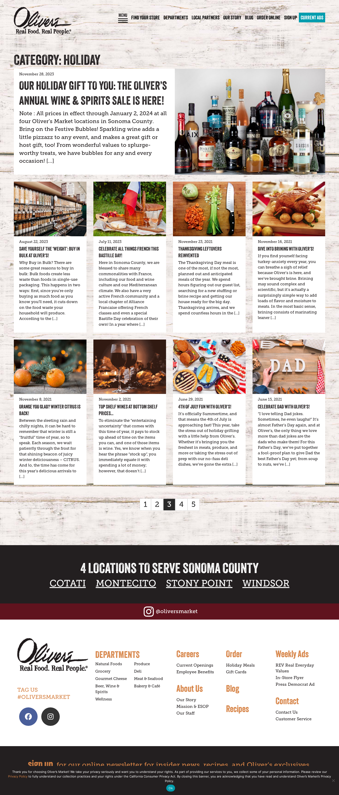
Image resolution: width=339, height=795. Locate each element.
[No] (333, 780)
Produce (142, 664)
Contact (287, 700)
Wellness (103, 699)
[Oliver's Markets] (42, 21)
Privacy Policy (17, 776)
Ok (171, 788)
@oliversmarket (177, 611)
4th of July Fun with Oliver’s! (204, 407)
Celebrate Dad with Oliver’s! (284, 407)
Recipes (237, 708)
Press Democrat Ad (295, 684)
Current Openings (194, 665)
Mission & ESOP (192, 706)
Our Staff (185, 713)
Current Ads (312, 18)
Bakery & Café (147, 686)
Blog (249, 18)
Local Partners (206, 18)
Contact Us (287, 712)
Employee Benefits (195, 672)
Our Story (232, 18)
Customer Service (294, 719)
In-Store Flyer (290, 677)
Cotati (68, 583)
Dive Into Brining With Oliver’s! (286, 249)
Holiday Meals (240, 665)
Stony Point (199, 583)
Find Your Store (145, 18)
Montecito (126, 583)
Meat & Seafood (148, 679)
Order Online (268, 18)
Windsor (265, 583)
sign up (40, 764)
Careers (187, 653)
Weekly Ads (292, 653)
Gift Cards (236, 672)
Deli (138, 671)
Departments (176, 18)
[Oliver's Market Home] (52, 655)
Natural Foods (108, 664)
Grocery (102, 671)
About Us (189, 688)
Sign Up (290, 18)
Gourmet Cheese (111, 679)
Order (234, 653)
